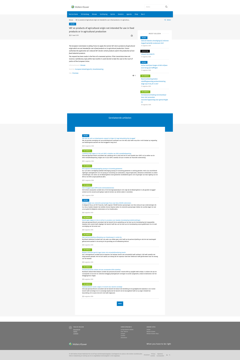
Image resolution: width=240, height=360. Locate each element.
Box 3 (143, 14)
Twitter (75, 331)
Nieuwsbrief (76, 329)
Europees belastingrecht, (84, 69)
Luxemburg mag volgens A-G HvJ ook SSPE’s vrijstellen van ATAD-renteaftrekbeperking (106, 153)
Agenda (129, 14)
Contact (123, 333)
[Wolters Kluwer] (80, 7)
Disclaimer (147, 355)
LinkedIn (75, 333)
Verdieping (103, 14)
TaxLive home (73, 14)
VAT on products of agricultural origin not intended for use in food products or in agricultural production (106, 20)
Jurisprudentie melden (127, 329)
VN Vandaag (85, 14)
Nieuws (94, 14)
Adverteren (124, 337)
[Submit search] (166, 6)
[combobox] (154, 6)
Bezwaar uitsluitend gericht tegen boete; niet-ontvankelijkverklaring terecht (104, 252)
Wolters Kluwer (151, 331)
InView (148, 329)
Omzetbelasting (98, 69)
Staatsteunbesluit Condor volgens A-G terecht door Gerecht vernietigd (102, 287)
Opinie (112, 14)
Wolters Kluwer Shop (153, 333)
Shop (136, 14)
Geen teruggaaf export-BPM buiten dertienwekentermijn (98, 188)
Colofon (123, 335)
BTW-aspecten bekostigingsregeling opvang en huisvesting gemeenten (102, 168)
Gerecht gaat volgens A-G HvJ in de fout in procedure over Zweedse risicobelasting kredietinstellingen (111, 220)
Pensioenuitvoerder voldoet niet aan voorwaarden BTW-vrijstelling (101, 269)
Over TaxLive (124, 331)
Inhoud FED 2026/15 (147, 54)
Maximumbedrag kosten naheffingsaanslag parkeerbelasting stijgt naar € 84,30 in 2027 (153, 81)
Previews (75, 73)
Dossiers (121, 14)
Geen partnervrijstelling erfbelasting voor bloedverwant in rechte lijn (102, 237)
